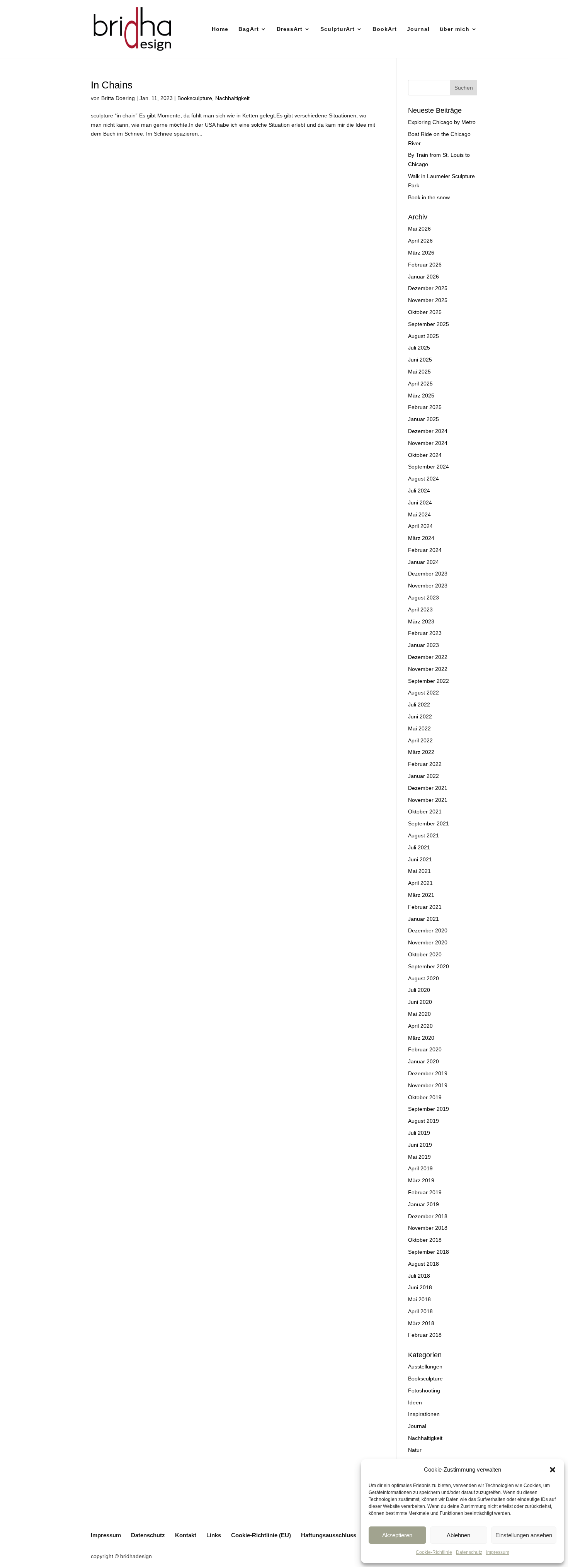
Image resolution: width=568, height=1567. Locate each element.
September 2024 (428, 466)
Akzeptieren (397, 1535)
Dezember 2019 (427, 1073)
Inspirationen (424, 1414)
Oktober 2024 (425, 455)
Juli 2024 (419, 490)
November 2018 (427, 1228)
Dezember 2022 (427, 657)
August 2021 (423, 835)
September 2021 (428, 823)
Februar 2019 (425, 1192)
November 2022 (427, 669)
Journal (418, 29)
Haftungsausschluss (328, 1535)
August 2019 (423, 1121)
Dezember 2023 (427, 573)
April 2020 (420, 1026)
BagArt (248, 29)
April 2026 (420, 241)
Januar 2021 (423, 919)
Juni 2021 (420, 859)
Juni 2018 (420, 1287)
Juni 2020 (420, 1002)
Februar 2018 (425, 1335)
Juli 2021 (419, 847)
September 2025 (428, 324)
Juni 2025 (420, 360)
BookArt (384, 29)
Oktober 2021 (425, 811)
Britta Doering (118, 98)
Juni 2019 (420, 1145)
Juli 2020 (419, 990)
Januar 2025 (423, 419)
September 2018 (428, 1252)
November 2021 (427, 800)
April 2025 (420, 383)
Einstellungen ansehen (523, 1535)
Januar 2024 (423, 562)
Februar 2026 (425, 264)
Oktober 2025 (425, 312)
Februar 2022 (425, 764)
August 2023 (423, 597)
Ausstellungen (425, 1366)
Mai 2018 (419, 1299)
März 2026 (421, 253)
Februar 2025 (425, 407)
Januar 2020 (423, 1061)
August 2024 (423, 478)
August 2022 (423, 692)
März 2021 (421, 895)
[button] (552, 1470)
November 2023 (427, 585)
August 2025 (423, 336)
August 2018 (423, 1264)
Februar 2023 (425, 633)
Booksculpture (194, 98)
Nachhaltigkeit (232, 98)
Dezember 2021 (427, 788)
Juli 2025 (419, 348)
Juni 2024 (420, 502)
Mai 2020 (419, 1014)
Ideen (415, 1402)
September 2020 (428, 966)
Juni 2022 (420, 716)
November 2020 (427, 942)
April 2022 (420, 740)
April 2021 (420, 883)
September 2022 (428, 681)
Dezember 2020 (427, 930)
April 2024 (420, 526)
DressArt (290, 29)
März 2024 (421, 538)
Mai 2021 (419, 871)
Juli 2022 (419, 704)
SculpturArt (337, 29)
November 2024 (427, 443)
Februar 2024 (425, 550)
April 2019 (420, 1168)
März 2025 (421, 395)
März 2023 (421, 621)
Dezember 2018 (427, 1216)
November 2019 (427, 1085)
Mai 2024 (419, 514)
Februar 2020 (425, 1049)
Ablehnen (458, 1535)
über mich (454, 29)
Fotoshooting (424, 1390)
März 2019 (421, 1180)
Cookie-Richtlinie (434, 1552)
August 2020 (423, 978)
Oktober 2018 (425, 1240)
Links (213, 1535)
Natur (415, 1450)
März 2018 (421, 1323)
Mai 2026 (419, 229)
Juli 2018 (419, 1276)
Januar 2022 (423, 776)
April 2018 (420, 1311)
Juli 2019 (419, 1133)
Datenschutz (469, 1552)
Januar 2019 (423, 1204)
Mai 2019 (419, 1157)
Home (220, 29)
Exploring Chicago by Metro (442, 122)
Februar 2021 (425, 907)
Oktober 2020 (425, 954)
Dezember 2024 (427, 431)
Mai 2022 (419, 728)
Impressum (497, 1552)
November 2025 (427, 300)
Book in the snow (429, 197)
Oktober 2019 (425, 1097)
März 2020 (421, 1038)
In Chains (112, 85)
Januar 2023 (423, 645)
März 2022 (421, 752)
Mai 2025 (419, 371)
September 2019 (428, 1109)
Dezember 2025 (427, 288)
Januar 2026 (423, 276)
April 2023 (420, 609)
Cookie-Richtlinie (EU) (261, 1535)
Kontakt (185, 1535)
